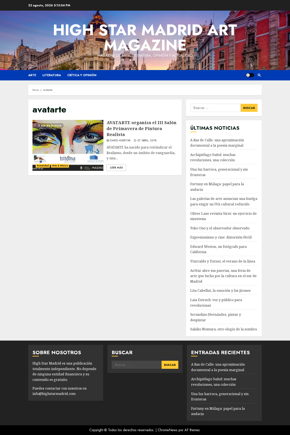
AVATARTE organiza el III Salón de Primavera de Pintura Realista (67, 145)
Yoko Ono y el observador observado (219, 228)
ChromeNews (167, 430)
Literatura (51, 75)
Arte (32, 75)
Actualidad (43, 165)
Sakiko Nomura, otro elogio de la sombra (223, 329)
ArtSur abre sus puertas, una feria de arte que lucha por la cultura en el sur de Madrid (223, 276)
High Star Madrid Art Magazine (145, 37)
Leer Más (116, 168)
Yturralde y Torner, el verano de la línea (222, 261)
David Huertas (120, 140)
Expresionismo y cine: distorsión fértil (221, 237)
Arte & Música (60, 165)
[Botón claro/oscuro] (250, 75)
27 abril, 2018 (147, 140)
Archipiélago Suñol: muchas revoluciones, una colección (212, 157)
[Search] (259, 75)
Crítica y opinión (81, 75)
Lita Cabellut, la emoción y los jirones (220, 290)
